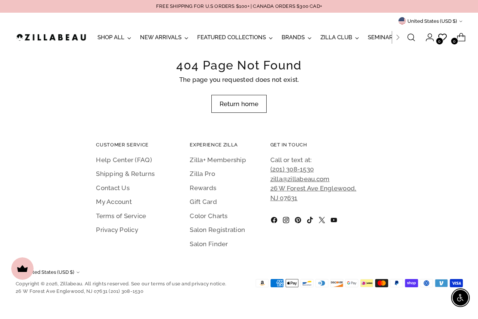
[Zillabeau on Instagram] (286, 221)
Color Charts (208, 216)
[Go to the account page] (426, 37)
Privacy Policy (117, 229)
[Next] (397, 37)
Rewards (203, 188)
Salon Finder (209, 244)
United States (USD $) (432, 21)
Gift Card (203, 201)
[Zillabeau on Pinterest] (298, 221)
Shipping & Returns (125, 173)
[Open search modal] (411, 37)
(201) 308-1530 (292, 169)
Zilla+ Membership (218, 160)
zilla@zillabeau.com (300, 179)
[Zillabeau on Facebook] (274, 221)
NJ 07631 (284, 198)
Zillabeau (71, 284)
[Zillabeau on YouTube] (334, 221)
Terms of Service (121, 216)
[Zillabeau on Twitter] (322, 221)
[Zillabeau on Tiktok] (310, 221)
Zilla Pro (202, 173)
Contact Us (113, 188)
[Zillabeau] (51, 37)
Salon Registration (217, 229)
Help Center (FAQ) (124, 160)
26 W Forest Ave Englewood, (313, 188)
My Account (114, 201)
